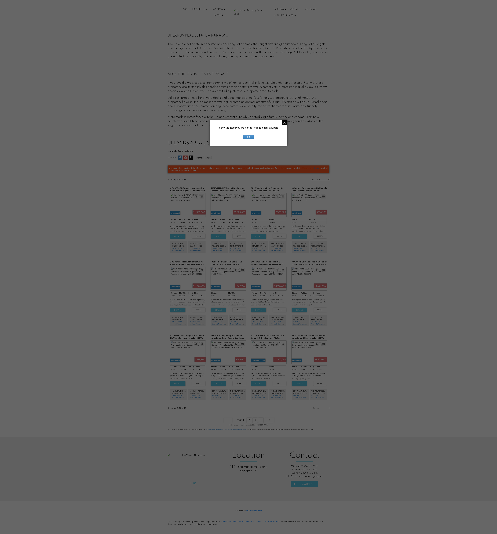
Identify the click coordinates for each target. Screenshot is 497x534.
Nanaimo (217, 9)
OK (248, 137)
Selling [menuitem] (279, 9)
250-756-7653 (195, 248)
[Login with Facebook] (180, 159)
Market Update (283, 16)
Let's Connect (304, 484)
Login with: (172, 157)
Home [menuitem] (185, 9)
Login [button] (208, 157)
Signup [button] (199, 157)
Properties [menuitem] (198, 9)
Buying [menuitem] (218, 16)
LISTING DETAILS (177, 236)
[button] (190, 483)
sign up (316, 168)
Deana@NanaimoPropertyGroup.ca (184, 250)
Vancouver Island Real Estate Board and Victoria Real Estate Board (226, 429)
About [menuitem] (294, 9)
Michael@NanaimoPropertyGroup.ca (203, 250)
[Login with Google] (185, 159)
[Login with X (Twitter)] (191, 159)
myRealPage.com (254, 511)
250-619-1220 (176, 248)
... (260, 420)
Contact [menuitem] (310, 9)
